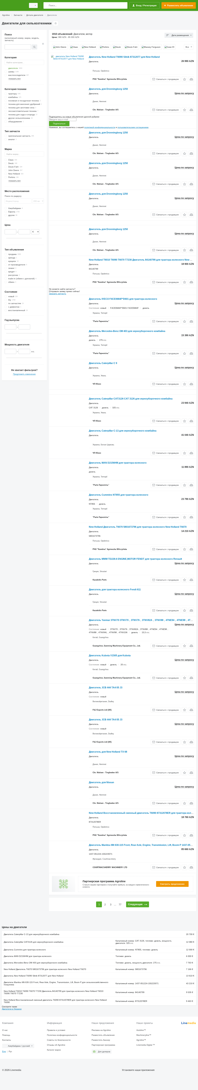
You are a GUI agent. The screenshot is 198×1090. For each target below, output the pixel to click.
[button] (184, 79)
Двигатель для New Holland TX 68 (108, 752)
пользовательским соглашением (133, 127)
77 (120, 904)
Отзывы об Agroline (56, 1045)
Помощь (6, 1035)
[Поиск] (46, 5)
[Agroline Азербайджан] (13, 5)
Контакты (6, 1040)
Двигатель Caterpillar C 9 (103, 363)
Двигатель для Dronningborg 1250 (108, 89)
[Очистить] (43, 44)
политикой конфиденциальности (99, 127)
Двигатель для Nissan (101, 782)
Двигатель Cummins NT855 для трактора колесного (118, 495)
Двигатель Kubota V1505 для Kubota (110, 655)
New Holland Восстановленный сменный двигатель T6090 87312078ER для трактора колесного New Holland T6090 (55, 1001)
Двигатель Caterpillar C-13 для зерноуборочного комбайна (122, 431)
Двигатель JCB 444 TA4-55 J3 (105, 687)
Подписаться (59, 123)
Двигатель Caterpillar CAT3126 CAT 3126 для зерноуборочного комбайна (130, 398)
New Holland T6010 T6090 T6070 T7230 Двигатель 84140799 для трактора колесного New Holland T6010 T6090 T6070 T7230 (53, 992)
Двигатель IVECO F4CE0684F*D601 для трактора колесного (123, 299)
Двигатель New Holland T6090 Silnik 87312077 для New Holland (124, 57)
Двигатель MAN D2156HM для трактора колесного (118, 463)
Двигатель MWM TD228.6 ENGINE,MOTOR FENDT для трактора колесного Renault (135, 559)
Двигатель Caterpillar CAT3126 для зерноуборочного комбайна (33, 942)
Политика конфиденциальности (62, 1035)
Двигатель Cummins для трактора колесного (25, 949)
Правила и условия (56, 1030)
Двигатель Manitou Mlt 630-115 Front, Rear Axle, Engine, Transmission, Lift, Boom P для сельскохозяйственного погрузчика (56, 983)
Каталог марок (54, 1050)
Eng (4, 1051)
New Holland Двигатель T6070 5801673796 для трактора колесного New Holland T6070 (138, 527)
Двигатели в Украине (12, 1009)
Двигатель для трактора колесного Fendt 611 (115, 589)
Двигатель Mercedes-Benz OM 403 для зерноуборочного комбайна (127, 331)
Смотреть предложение (172, 884)
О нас (5, 1030)
